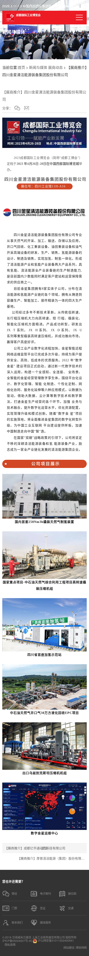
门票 (14, 908)
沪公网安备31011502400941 (55, 941)
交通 (70, 908)
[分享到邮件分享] (26, 108)
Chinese (68, 6)
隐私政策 (10, 944)
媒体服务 (45, 922)
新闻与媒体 (38, 67)
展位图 (72, 893)
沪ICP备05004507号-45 (17, 940)
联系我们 (17, 922)
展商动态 (55, 67)
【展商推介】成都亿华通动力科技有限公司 (35, 848)
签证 (42, 908)
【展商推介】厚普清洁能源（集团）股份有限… (50, 858)
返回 (44, 848)
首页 (21, 67)
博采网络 (81, 947)
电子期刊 (45, 893)
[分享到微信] (17, 108)
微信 (14, 893)
